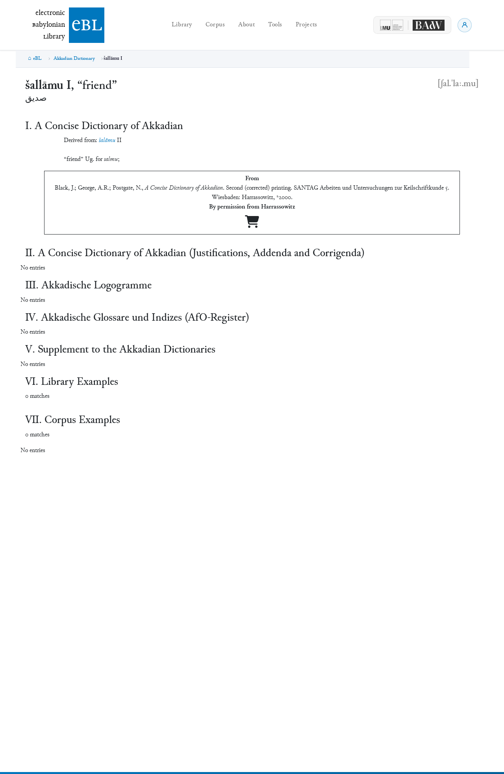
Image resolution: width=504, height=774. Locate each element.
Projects (306, 25)
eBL (37, 58)
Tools (275, 25)
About (246, 25)
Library (182, 25)
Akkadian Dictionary (74, 58)
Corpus (215, 25)
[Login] (465, 25)
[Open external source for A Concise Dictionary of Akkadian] (252, 225)
